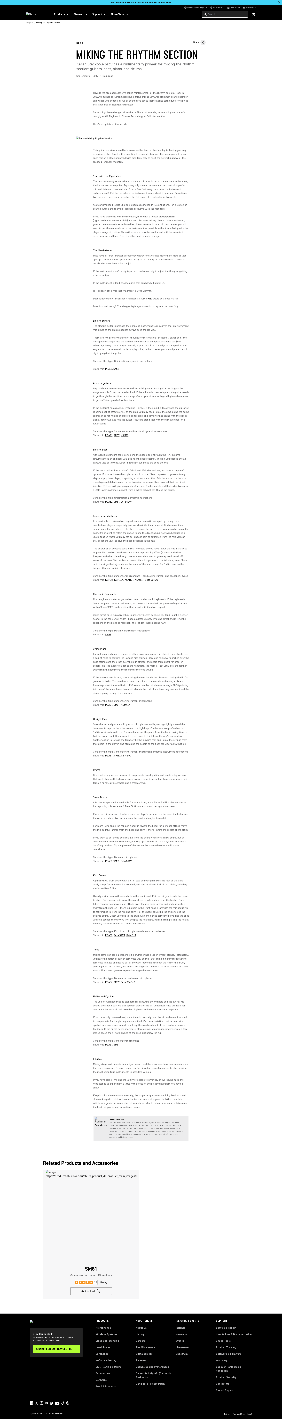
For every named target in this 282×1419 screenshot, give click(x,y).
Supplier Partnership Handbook (233, 1368)
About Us (141, 1327)
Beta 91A (131, 935)
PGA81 (108, 435)
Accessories (103, 1373)
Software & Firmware (229, 1354)
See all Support (225, 1390)
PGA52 (108, 501)
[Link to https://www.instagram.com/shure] (41, 1403)
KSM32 (124, 435)
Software (101, 1380)
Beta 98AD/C (128, 982)
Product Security (226, 1377)
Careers (140, 1341)
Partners (141, 1360)
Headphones (103, 1347)
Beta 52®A (126, 501)
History (140, 1334)
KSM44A (118, 579)
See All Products (106, 1386)
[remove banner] (279, 2)
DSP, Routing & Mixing (109, 1367)
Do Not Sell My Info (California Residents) (154, 1375)
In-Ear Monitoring (106, 1360)
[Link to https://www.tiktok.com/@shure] (62, 1403)
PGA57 (108, 369)
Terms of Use (239, 1414)
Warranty (221, 1360)
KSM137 (129, 579)
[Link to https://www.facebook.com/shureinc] (31, 1403)
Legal (249, 1414)
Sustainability (144, 1354)
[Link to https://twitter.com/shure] (36, 1403)
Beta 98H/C (151, 579)
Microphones (103, 1327)
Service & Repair (226, 1327)
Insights (180, 1327)
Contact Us (222, 1383)
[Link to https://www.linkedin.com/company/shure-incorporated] (46, 1403)
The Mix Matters (145, 1347)
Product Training (226, 1347)
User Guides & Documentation (234, 1334)
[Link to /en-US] (36, 14)
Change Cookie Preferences (152, 1367)
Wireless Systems (106, 1334)
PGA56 (108, 982)
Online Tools (223, 1341)
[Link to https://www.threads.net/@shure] (67, 1403)
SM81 (117, 704)
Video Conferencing (107, 1341)
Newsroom (182, 1334)
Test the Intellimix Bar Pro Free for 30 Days (141, 2)
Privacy (227, 1414)
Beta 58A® (126, 861)
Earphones (102, 1354)
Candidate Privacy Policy (150, 1383)
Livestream (182, 1347)
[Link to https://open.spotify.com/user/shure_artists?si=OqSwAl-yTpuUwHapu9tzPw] (51, 1403)
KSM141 (139, 579)
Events (180, 1341)
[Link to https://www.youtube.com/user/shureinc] (57, 1403)
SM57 (149, 298)
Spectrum (182, 1354)
